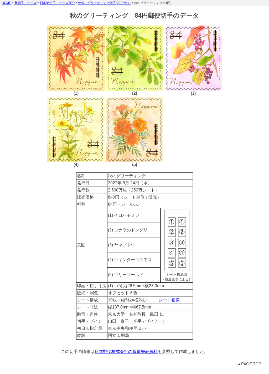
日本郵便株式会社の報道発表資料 (126, 351)
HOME (6, 3)
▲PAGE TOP (249, 364)
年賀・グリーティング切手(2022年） (104, 3)
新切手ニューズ (25, 3)
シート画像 (169, 300)
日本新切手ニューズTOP (57, 3)
